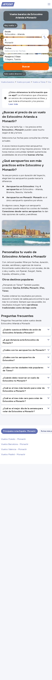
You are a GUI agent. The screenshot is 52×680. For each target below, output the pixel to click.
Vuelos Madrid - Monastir (13, 454)
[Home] (8, 4)
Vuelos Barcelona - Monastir (14, 444)
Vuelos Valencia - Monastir (14, 449)
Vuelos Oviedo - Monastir (13, 439)
